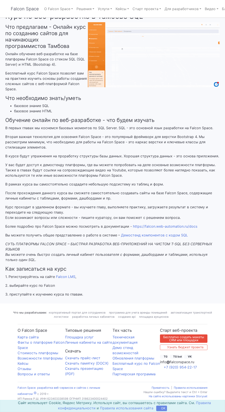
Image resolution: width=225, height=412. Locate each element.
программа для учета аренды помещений (138, 312)
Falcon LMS (65, 276)
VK (189, 356)
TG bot (177, 356)
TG (165, 356)
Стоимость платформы (38, 353)
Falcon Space (25, 8)
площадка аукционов (154, 316)
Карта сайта (28, 337)
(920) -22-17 (180, 367)
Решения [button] (84, 9)
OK (162, 408)
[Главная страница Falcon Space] (6, 9)
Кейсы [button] (121, 9)
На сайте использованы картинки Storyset (178, 396)
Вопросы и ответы (34, 374)
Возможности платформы (40, 358)
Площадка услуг (79, 337)
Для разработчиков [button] (182, 9)
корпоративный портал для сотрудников (77, 312)
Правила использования (190, 387)
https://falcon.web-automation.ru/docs (165, 226)
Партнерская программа (134, 374)
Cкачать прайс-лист (82, 358)
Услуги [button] (103, 9)
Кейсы (23, 363)
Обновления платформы (133, 358)
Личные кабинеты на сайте (88, 342)
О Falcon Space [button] (57, 9)
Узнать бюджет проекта (184, 347)
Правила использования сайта (126, 408)
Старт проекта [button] (145, 9)
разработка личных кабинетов (93, 316)
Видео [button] (210, 9)
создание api (127, 316)
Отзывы (24, 369)
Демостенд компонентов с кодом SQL (154, 235)
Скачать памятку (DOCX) (87, 363)
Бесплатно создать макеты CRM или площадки (183, 338)
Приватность (160, 387)
